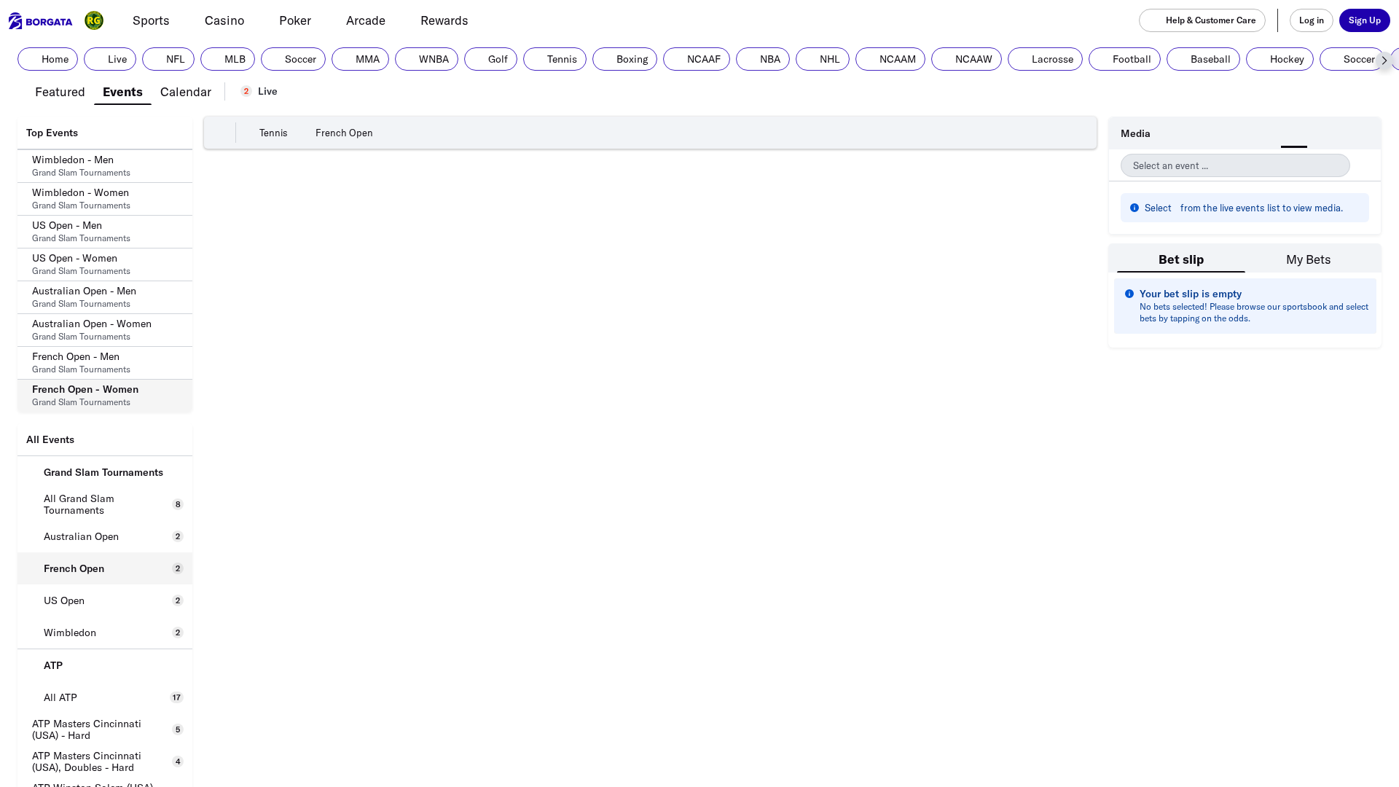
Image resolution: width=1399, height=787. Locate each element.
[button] (1384, 60)
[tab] (60, 90)
